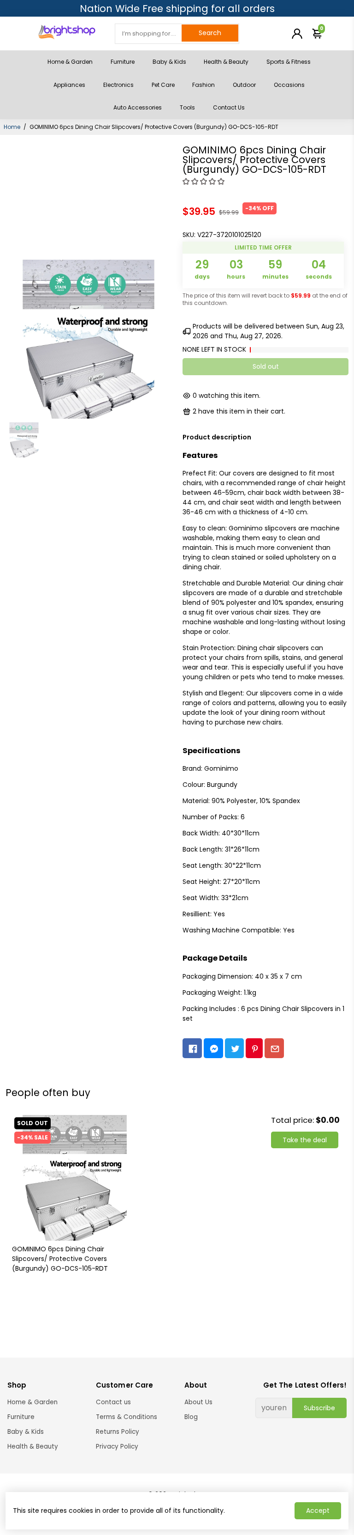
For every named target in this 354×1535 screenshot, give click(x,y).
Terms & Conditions (126, 1417)
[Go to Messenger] (213, 1048)
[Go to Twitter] (234, 1048)
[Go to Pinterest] (254, 1048)
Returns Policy (117, 1431)
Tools (187, 107)
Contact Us (229, 107)
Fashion (203, 85)
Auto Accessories (137, 107)
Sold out (266, 366)
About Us (198, 1402)
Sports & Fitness (288, 62)
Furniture (123, 62)
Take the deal (305, 1140)
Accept (318, 1510)
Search (210, 32)
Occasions (289, 85)
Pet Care (163, 85)
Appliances (69, 85)
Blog (191, 1417)
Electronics (118, 85)
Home (12, 127)
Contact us (113, 1402)
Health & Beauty (226, 62)
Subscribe (319, 1408)
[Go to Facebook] (192, 1048)
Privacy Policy (117, 1446)
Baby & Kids (169, 62)
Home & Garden (70, 62)
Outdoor (244, 85)
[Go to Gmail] (274, 1048)
